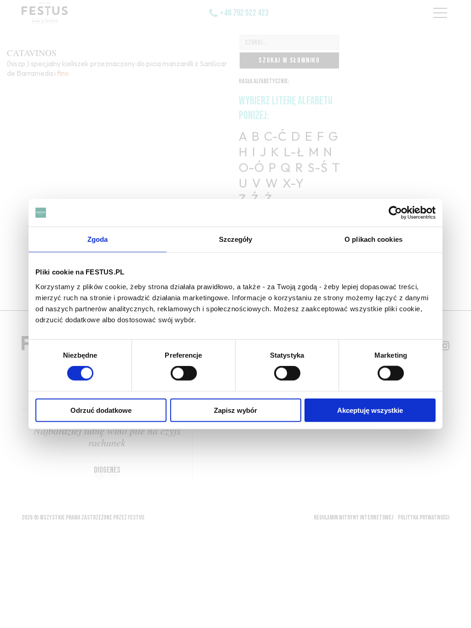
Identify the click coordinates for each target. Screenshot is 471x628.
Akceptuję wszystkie (370, 410)
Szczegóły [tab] (236, 239)
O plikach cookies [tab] (373, 239)
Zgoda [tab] (97, 239)
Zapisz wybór (235, 410)
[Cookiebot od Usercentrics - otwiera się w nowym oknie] (395, 213)
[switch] (184, 373)
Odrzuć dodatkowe (101, 410)
